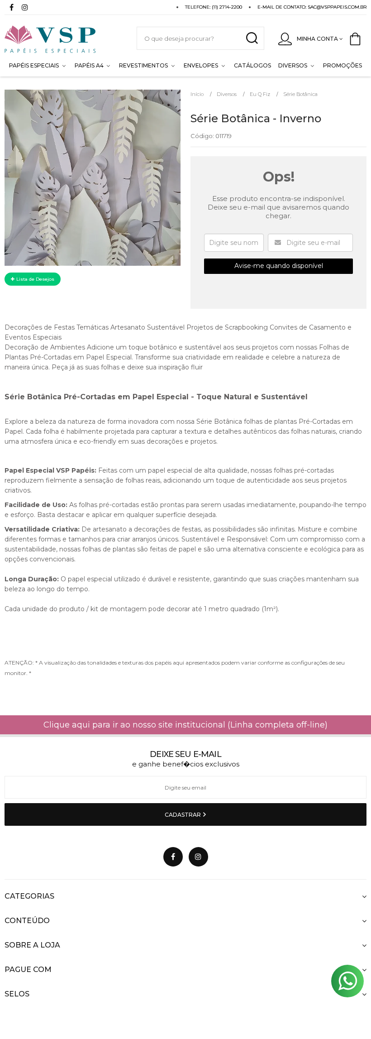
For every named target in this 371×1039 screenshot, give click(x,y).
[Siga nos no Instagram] (25, 8)
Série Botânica (300, 94)
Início (197, 94)
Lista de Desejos (34, 279)
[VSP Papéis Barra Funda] (62, 38)
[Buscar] (251, 38)
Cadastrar (183, 814)
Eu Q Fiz (260, 94)
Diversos (227, 94)
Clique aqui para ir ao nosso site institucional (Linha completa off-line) (185, 725)
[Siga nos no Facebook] (11, 8)
